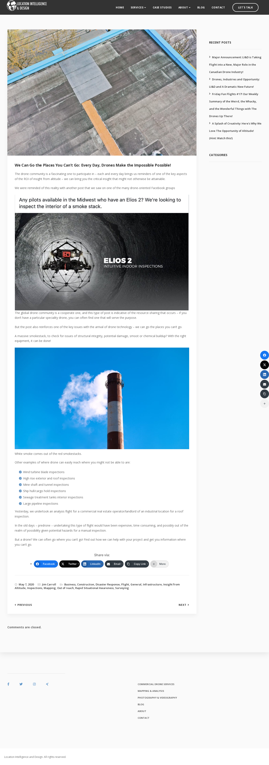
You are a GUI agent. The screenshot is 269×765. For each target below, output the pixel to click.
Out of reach (65, 588)
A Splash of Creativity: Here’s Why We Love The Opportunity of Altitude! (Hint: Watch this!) (235, 131)
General (136, 584)
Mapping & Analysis (151, 690)
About (183, 7)
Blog (201, 7)
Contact (218, 7)
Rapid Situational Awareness (94, 588)
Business (70, 584)
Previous (24, 605)
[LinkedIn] (264, 374)
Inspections (34, 588)
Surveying (122, 588)
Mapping (50, 588)
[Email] (264, 384)
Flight (125, 584)
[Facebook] (264, 355)
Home (120, 7)
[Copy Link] (264, 393)
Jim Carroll (49, 584)
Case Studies (162, 7)
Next (182, 605)
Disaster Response (108, 584)
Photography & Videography (157, 697)
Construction (85, 584)
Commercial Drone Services (156, 684)
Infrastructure (152, 584)
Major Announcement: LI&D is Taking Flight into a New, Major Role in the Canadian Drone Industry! (235, 64)
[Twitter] (264, 364)
